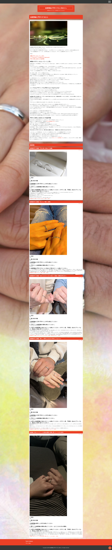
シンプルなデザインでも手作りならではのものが (39, 57)
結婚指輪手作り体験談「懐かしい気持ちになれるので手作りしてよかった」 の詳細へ (43, 429)
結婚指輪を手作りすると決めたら (56, 8)
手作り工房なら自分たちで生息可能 (37, 58)
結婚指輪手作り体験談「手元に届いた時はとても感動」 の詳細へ (40, 198)
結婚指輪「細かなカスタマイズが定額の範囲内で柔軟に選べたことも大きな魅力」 (47, 432)
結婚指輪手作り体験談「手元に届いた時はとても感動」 (41, 148)
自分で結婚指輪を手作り (50, 121)
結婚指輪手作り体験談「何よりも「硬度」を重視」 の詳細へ (39, 272)
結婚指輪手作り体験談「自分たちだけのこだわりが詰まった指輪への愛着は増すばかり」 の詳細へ (45, 335)
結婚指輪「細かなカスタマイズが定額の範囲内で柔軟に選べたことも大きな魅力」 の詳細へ (44, 536)
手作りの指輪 (80, 150)
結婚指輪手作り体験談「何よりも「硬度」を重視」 (40, 201)
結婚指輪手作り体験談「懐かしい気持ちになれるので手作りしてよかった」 (45, 338)
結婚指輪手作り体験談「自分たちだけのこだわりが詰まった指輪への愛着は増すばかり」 (48, 275)
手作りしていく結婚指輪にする (57, 137)
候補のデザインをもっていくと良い (37, 55)
